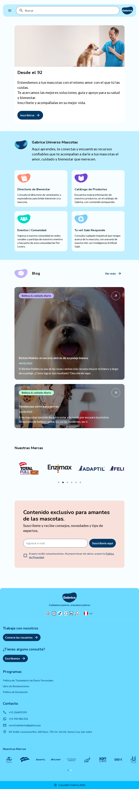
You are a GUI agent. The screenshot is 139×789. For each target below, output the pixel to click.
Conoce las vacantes (19, 637)
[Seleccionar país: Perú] (88, 613)
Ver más (110, 273)
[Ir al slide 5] (76, 482)
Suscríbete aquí (102, 543)
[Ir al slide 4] (71, 482)
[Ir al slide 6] (80, 482)
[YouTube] (65, 613)
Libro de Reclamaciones (16, 686)
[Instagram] (54, 613)
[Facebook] (48, 613)
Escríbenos (12, 658)
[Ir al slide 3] (67, 482)
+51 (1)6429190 (18, 712)
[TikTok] (60, 613)
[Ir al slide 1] (58, 482)
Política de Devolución (15, 691)
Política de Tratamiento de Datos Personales (28, 680)
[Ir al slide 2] (63, 482)
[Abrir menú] (10, 10)
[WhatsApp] (77, 613)
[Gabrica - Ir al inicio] (127, 10)
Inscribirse (27, 115)
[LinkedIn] (71, 613)
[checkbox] (25, 555)
